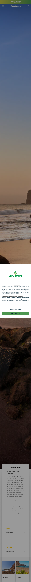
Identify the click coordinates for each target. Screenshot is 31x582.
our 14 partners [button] (17, 285)
